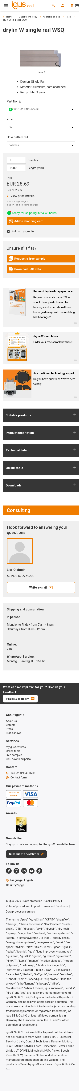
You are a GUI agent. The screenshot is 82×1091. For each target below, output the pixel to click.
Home (9, 17)
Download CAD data (24, 270)
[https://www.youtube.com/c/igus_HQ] (32, 871)
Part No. (12, 101)
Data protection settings (20, 911)
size (10, 119)
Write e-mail (38, 587)
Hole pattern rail (17, 137)
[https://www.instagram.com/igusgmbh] (16, 871)
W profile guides (51, 17)
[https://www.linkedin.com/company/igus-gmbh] (24, 871)
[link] (41, 260)
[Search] (53, 5)
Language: (21, 880)
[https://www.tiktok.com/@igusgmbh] (39, 871)
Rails (68, 17)
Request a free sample (26, 259)
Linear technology (28, 17)
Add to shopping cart (25, 222)
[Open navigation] (6, 5)
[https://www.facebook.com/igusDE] (9, 871)
